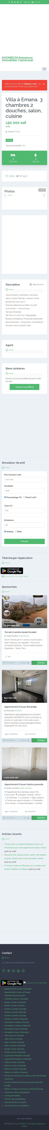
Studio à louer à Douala (14, 1049)
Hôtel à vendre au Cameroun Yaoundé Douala (23, 1089)
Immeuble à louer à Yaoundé (16, 1032)
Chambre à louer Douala (14, 995)
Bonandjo (17, 711)
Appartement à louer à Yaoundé (18, 989)
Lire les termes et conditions (16, 1106)
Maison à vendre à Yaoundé (16, 1072)
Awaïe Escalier (23, 636)
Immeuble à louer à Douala (15, 1029)
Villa (23, 145)
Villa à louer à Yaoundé (14, 1036)
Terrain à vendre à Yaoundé (16, 1019)
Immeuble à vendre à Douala (16, 1022)
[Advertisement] (24, 28)
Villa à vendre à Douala (14, 1042)
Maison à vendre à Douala (15, 1069)
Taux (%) (8, 506)
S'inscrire (37, 2)
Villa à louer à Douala (13, 1039)
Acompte (8, 486)
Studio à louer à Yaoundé (15, 1052)
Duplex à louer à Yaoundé (15, 1002)
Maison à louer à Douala (14, 1062)
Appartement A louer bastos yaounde (23, 784)
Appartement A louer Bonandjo (20, 707)
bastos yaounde (25, 788)
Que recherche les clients (15, 1102)
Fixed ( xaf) (31, 497)
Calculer (24, 541)
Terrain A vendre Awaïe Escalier (20, 632)
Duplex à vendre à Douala (15, 1009)
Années (10, 531)
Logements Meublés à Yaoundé (17, 1059)
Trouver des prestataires (15, 1099)
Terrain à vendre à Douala (15, 1016)
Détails (41, 663)
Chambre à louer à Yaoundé (16, 999)
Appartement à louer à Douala (17, 992)
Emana (17, 131)
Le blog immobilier (12, 1096)
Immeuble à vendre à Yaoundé (17, 1026)
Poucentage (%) (14, 497)
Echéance (9, 520)
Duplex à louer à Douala (14, 1006)
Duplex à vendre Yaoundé (15, 1012)
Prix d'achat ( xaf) (12, 475)
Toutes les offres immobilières (17, 1092)
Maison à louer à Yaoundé (15, 1066)
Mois (19, 531)
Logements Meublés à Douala (17, 1056)
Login (28, 2)
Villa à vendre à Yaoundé (14, 1046)
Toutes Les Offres (24, 387)
